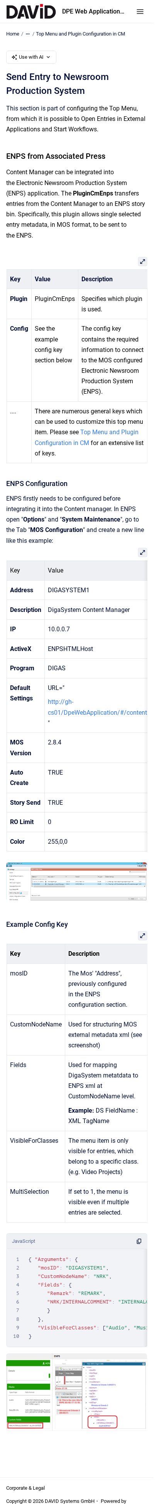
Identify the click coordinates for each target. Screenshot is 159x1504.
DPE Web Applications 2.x (94, 11)
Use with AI (31, 57)
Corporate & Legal (25, 1488)
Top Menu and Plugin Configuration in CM (80, 34)
